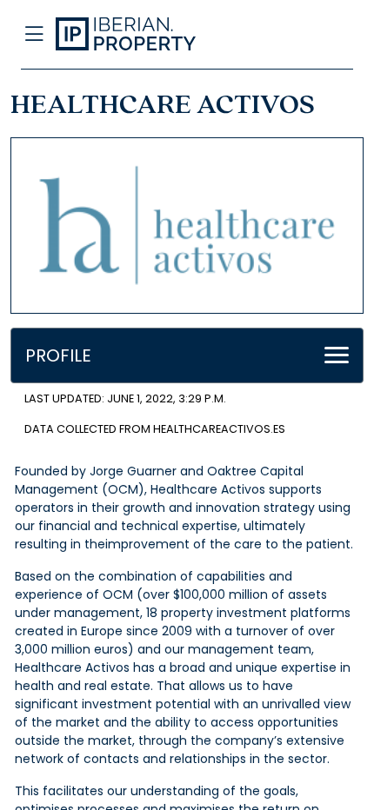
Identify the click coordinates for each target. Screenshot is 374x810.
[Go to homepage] (149, 34)
